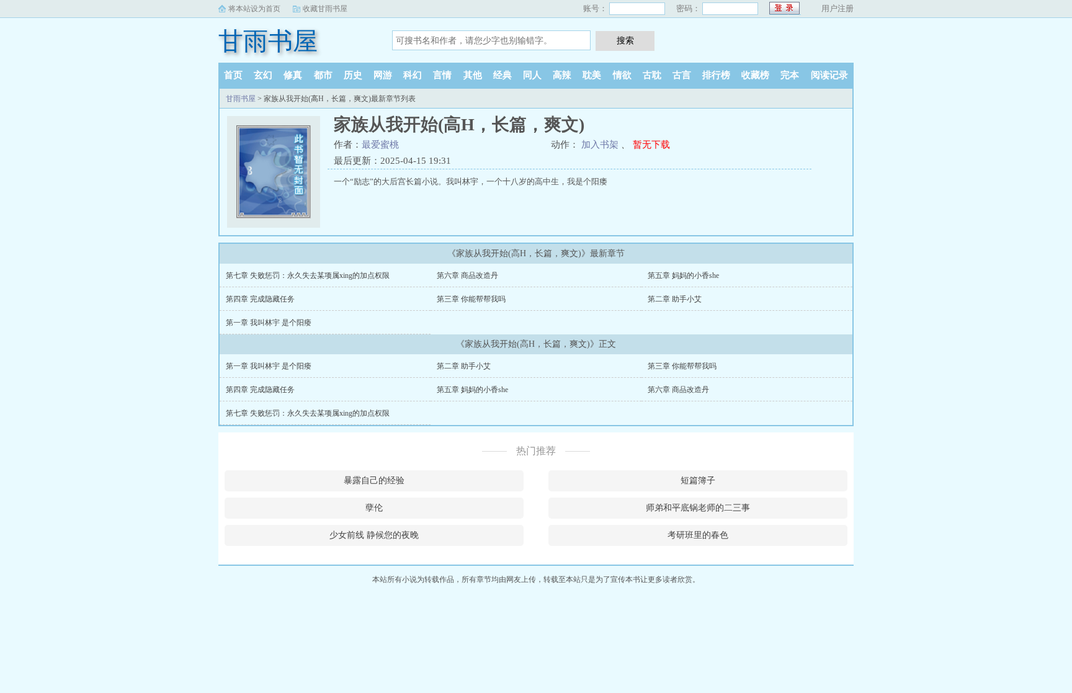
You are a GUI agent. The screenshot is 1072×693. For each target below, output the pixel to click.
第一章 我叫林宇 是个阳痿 (268, 322)
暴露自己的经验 (374, 480)
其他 (472, 75)
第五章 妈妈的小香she (683, 275)
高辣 (562, 75)
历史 (353, 75)
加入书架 (600, 145)
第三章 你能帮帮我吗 (471, 299)
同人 (532, 75)
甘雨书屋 (268, 41)
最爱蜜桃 (380, 145)
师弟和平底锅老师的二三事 (698, 507)
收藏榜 (755, 75)
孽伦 (374, 507)
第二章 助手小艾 (675, 299)
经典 (502, 75)
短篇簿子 (698, 480)
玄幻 (263, 75)
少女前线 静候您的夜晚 (374, 535)
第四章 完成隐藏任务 (260, 299)
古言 (681, 75)
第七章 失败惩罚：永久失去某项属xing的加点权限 (308, 275)
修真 (293, 75)
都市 (323, 75)
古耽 (652, 75)
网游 (382, 75)
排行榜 (716, 75)
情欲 (622, 75)
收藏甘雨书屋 (325, 8)
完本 (789, 75)
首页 (233, 75)
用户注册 (837, 8)
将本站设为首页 (254, 8)
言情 (442, 75)
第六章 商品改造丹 (467, 275)
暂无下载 (651, 145)
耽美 (592, 75)
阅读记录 (829, 75)
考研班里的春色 (698, 535)
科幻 (412, 75)
